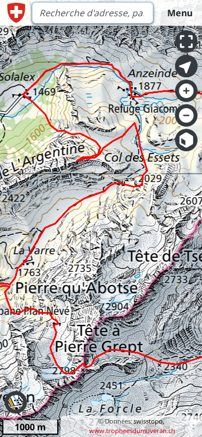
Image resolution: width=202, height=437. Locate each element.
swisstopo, (149, 421)
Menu (179, 13)
